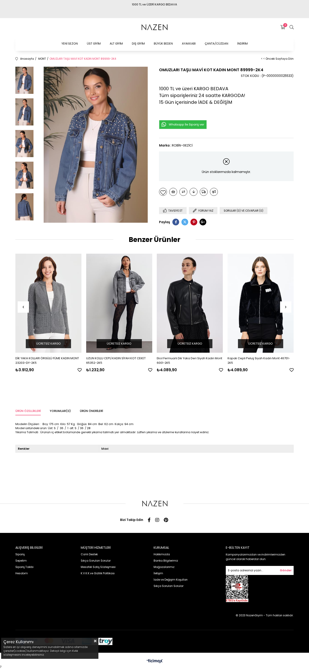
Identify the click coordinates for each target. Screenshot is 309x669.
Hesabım (21, 573)
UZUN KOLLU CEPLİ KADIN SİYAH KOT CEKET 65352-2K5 (116, 360)
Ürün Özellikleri (28, 411)
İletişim (158, 573)
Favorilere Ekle (80, 370)
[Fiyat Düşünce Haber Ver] (193, 192)
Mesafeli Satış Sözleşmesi (98, 567)
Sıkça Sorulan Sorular (96, 561)
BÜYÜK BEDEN (163, 43)
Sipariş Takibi (24, 567)
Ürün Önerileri (91, 411)
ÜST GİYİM (94, 43)
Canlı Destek (89, 554)
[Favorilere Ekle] (163, 192)
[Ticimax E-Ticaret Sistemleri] (155, 661)
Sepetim (21, 561)
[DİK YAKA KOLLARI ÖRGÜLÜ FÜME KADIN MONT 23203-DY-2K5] (48, 303)
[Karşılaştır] (183, 192)
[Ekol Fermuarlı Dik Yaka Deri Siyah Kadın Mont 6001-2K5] (190, 303)
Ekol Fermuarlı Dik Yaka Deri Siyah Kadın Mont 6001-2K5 (189, 360)
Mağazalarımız (164, 567)
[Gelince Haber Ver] (214, 192)
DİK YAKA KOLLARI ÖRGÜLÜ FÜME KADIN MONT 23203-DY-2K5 (47, 360)
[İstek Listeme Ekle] (173, 192)
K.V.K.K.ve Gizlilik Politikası (98, 573)
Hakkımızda (162, 554)
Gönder (286, 570)
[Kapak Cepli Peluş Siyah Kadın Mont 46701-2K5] (261, 303)
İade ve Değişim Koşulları (171, 580)
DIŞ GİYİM (138, 43)
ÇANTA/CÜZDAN (216, 43)
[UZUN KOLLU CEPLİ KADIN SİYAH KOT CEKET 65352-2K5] (119, 303)
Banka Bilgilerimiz (166, 561)
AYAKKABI (189, 43)
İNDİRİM (242, 43)
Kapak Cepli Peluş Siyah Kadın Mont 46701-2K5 (259, 360)
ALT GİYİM (116, 43)
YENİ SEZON (70, 43)
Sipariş (20, 554)
